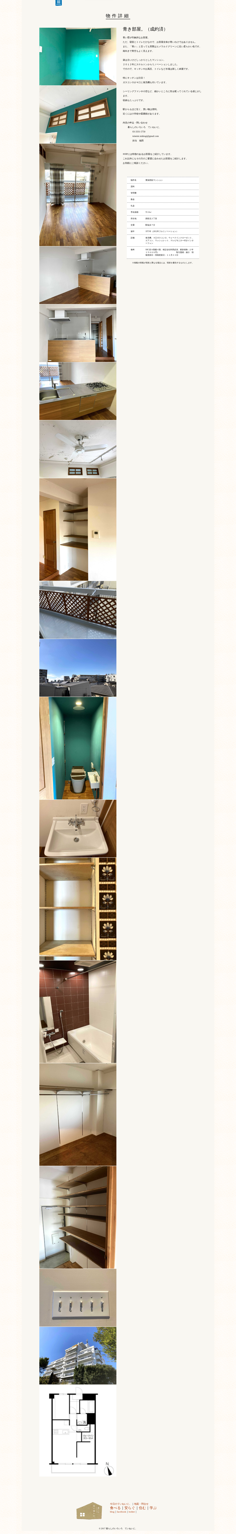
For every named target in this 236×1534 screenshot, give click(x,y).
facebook (121, 1511)
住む (142, 1508)
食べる (115, 1508)
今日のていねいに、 (121, 1504)
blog (112, 1511)
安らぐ (129, 1508)
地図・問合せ (141, 1504)
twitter (132, 1511)
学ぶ (153, 1508)
